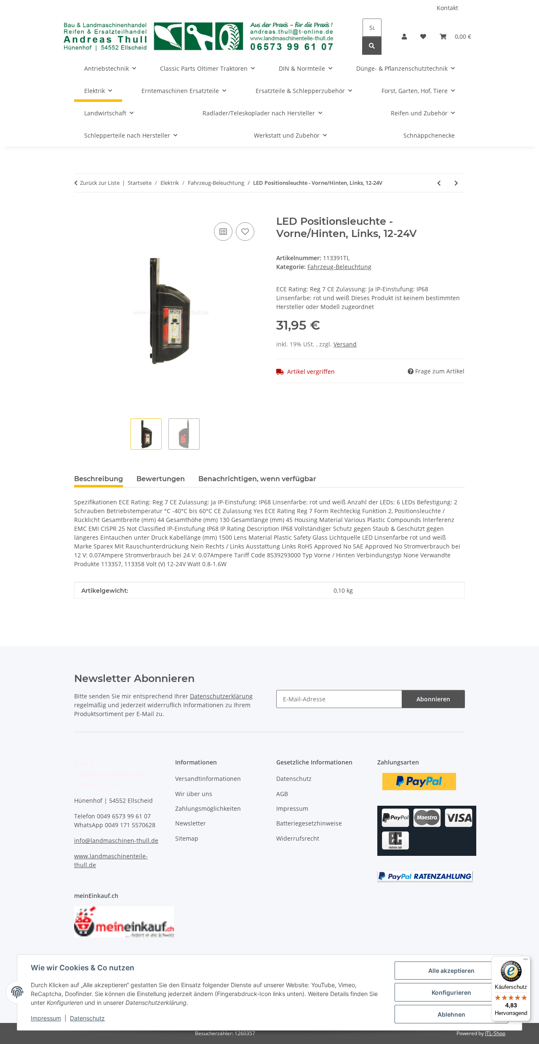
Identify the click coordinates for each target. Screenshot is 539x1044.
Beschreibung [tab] (98, 479)
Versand (345, 344)
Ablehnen (451, 1014)
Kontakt (447, 8)
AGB (282, 794)
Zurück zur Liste (100, 182)
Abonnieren (433, 699)
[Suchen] (372, 46)
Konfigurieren (451, 992)
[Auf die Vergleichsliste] (223, 231)
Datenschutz (87, 1018)
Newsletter (190, 823)
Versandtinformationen (208, 779)
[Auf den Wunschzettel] (245, 231)
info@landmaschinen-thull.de (116, 840)
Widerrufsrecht (297, 838)
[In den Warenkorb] (81, 211)
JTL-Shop (495, 1033)
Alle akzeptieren (451, 970)
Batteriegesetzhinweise (309, 823)
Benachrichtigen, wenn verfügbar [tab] (257, 479)
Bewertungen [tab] (160, 479)
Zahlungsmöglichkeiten (208, 808)
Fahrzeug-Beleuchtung (339, 267)
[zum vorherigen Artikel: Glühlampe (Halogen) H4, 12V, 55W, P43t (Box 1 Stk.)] (439, 183)
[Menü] (525, 961)
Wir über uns (193, 794)
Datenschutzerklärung (221, 696)
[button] (404, 36)
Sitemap (186, 838)
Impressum (46, 1018)
